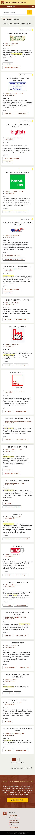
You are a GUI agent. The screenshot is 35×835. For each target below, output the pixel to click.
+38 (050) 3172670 (9, 647)
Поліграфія (8, 64)
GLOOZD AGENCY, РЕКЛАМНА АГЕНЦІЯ (18, 266)
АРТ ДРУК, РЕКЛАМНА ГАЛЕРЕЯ (17, 582)
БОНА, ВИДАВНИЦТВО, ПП (17, 33)
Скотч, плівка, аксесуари (12, 507)
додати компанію (17, 800)
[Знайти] (29, 12)
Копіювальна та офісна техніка (14, 259)
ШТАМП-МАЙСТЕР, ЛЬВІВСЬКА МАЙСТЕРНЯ (17, 79)
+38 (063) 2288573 (9, 304)
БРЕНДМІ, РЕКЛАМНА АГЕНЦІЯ (17, 173)
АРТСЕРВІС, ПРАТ (17, 643)
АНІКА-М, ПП (17, 546)
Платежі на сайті (14, 827)
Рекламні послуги (21, 212)
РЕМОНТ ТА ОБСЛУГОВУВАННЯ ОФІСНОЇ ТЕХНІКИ (17, 224)
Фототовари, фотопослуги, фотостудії (16, 539)
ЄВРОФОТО (17, 514)
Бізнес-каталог (12, 18)
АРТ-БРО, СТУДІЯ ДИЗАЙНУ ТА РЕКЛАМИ (17, 613)
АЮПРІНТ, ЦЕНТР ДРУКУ (18, 700)
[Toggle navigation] (33, 6)
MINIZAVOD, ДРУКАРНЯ (17, 327)
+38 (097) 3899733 (9, 237)
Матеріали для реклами (12, 158)
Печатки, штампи (21, 113)
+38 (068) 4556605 (9, 735)
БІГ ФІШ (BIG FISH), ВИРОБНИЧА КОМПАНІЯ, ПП (17, 126)
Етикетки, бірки (24, 667)
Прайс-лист (12, 825)
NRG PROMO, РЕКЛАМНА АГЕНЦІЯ (17, 418)
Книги (17, 693)
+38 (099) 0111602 (9, 556)
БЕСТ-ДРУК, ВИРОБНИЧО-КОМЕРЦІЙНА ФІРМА (17, 730)
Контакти (12, 812)
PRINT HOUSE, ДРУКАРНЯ (17, 447)
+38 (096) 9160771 (9, 270)
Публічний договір (14, 818)
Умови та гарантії (14, 822)
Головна (3, 18)
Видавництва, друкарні (12, 67)
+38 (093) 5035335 (9, 346)
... (13, 57)
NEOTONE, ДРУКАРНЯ (17, 372)
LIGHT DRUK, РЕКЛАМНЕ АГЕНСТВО (17, 300)
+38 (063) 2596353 (9, 451)
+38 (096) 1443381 (9, 485)
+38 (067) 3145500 (9, 139)
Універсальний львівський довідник (15, 2)
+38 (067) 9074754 (9, 586)
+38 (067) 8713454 (9, 392)
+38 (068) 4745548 (9, 518)
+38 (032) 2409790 (9, 423)
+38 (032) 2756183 (9, 681)
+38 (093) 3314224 (9, 619)
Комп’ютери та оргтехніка (12, 255)
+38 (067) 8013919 (9, 193)
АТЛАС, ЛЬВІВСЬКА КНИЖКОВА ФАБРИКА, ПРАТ (17, 676)
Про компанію (13, 815)
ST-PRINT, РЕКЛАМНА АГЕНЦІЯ (17, 481)
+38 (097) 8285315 (9, 704)
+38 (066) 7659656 (9, 45)
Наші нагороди (13, 820)
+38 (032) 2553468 (9, 95)
